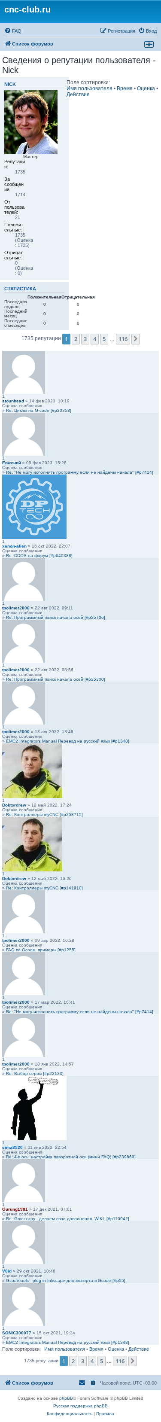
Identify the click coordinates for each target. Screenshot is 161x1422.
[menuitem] (12, 31)
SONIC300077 (16, 1333)
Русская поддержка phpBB (80, 1406)
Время (125, 88)
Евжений (11, 462)
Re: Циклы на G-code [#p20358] (38, 410)
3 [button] (85, 339)
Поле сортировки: (88, 82)
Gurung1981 (15, 1209)
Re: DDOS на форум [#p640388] (39, 555)
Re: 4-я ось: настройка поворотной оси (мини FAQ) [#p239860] (71, 1156)
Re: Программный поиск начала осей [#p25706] (55, 617)
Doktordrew (14, 805)
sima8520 (12, 1147)
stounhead (13, 401)
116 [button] (123, 339)
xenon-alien (14, 546)
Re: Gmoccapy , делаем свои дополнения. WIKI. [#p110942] (67, 1218)
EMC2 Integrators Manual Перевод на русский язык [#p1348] (67, 741)
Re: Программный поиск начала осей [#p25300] (55, 679)
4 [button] (94, 339)
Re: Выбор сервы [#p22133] (35, 1073)
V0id (7, 1271)
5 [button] (104, 339)
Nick (10, 84)
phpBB (66, 1398)
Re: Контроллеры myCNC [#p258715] (44, 814)
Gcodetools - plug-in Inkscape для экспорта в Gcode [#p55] (65, 1280)
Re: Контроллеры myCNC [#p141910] (44, 888)
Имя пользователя (89, 88)
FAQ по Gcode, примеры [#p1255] (41, 949)
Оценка (146, 88)
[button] (135, 339)
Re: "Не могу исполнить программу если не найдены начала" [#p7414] (79, 472)
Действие (78, 94)
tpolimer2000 (16, 608)
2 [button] (75, 339)
